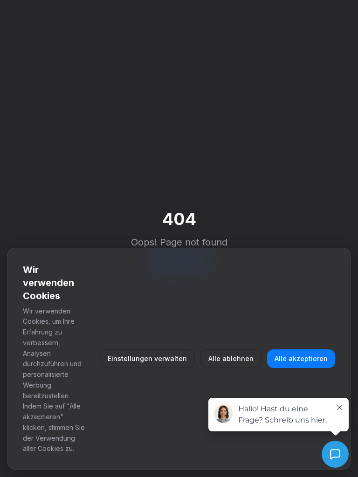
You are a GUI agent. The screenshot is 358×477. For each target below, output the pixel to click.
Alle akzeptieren (301, 358)
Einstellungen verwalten (147, 358)
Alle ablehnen (231, 358)
